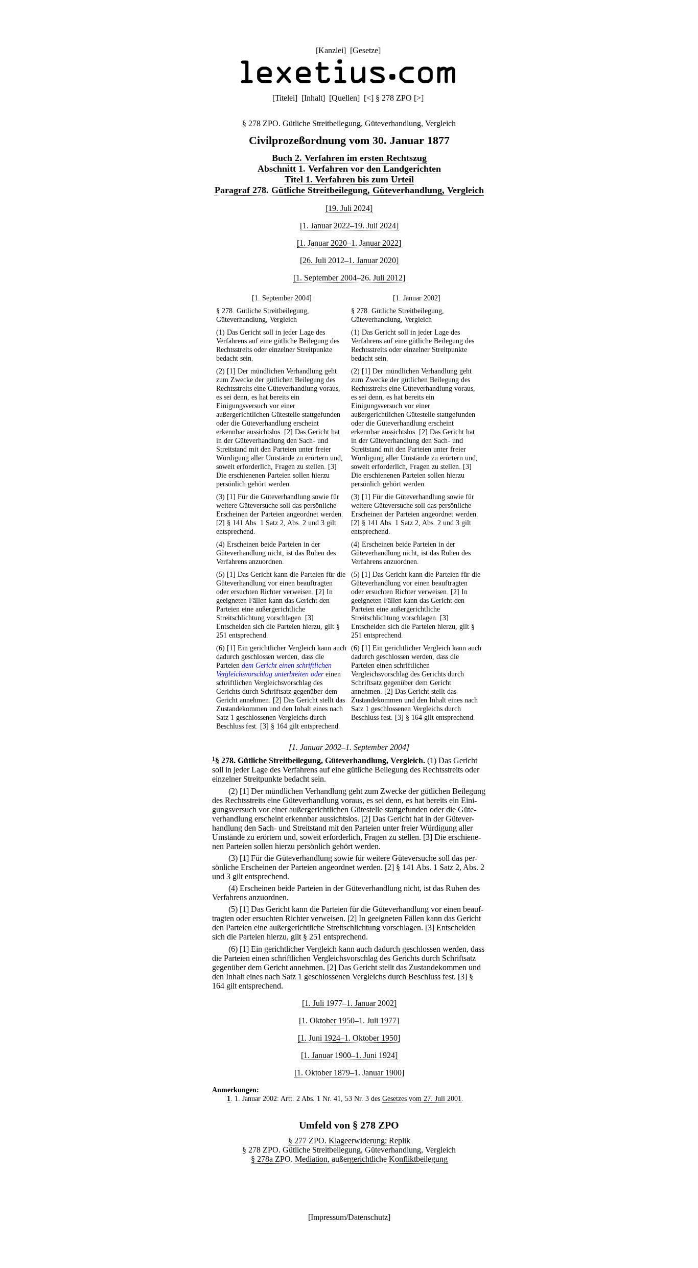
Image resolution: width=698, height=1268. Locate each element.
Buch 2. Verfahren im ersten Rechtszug (349, 158)
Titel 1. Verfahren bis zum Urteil (349, 179)
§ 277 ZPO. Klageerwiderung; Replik (349, 1140)
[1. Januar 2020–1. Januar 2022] (349, 243)
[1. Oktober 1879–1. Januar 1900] (349, 1072)
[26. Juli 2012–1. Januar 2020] (349, 260)
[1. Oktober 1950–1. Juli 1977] (349, 1020)
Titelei (285, 97)
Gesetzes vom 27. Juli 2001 (421, 1098)
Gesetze (365, 50)
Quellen (344, 97)
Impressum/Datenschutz (349, 1217)
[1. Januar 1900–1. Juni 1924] (349, 1055)
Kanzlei (330, 50)
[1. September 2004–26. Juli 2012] (349, 277)
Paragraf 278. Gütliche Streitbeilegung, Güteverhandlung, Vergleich (349, 190)
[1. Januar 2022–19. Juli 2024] (349, 225)
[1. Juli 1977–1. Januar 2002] (349, 1003)
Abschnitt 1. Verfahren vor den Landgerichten (349, 168)
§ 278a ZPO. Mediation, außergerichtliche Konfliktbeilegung (349, 1159)
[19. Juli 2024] (349, 208)
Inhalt (313, 97)
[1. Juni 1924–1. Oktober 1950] (349, 1038)
